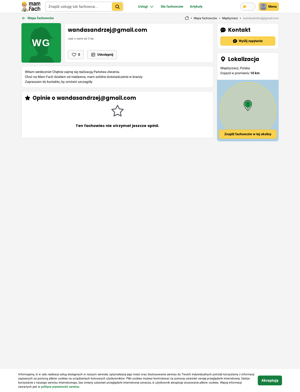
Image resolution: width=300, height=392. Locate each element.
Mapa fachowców (205, 18)
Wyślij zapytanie (251, 41)
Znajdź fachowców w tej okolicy (247, 134)
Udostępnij (105, 54)
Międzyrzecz (230, 18)
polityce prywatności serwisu (60, 386)
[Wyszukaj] (117, 6)
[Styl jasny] (247, 6)
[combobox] (84, 7)
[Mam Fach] (30, 6)
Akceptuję (269, 380)
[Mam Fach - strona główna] (187, 18)
